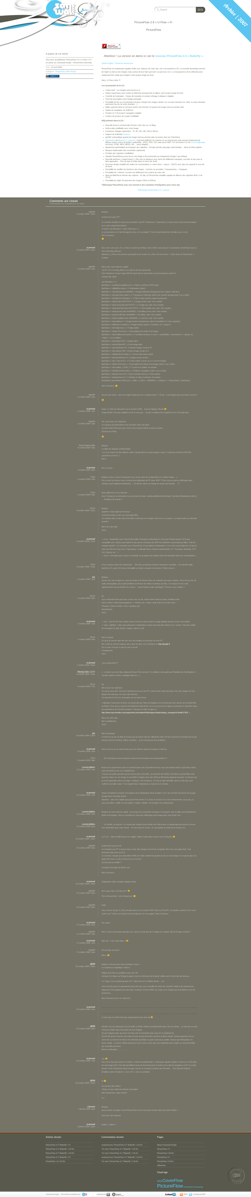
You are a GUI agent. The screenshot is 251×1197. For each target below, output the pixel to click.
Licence (166, 190)
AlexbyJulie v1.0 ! (86, 671)
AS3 (159, 1181)
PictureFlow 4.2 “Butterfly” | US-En (60, 1153)
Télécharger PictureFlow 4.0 (149, 190)
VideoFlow (161, 1165)
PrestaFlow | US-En (165, 1161)
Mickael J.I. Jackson (126, 140)
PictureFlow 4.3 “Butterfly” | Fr (58, 1145)
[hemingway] (117, 1194)
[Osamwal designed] (88, 1194)
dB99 (92, 964)
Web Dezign (71, 71)
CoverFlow (172, 1180)
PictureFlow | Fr (163, 1149)
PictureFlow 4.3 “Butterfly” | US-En (60, 1149)
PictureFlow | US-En (165, 1153)
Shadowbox (110, 140)
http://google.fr (164, 644)
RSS (185, 1194)
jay (93, 577)
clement (91, 1106)
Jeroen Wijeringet (198, 142)
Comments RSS (199, 1194)
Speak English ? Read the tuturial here (117, 63)
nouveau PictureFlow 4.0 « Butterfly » (179, 55)
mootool (126, 134)
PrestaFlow (188, 1187)
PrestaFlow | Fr (163, 1157)
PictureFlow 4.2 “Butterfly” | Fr (58, 1157)
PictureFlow (60, 71)
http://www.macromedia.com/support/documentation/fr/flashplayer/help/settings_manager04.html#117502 (145, 713)
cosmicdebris (88, 767)
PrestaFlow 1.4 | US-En (55, 1161)
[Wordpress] (108, 1194)
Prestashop (198, 1187)
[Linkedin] (171, 1194)
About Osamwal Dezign (167, 1145)
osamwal (90, 247)
